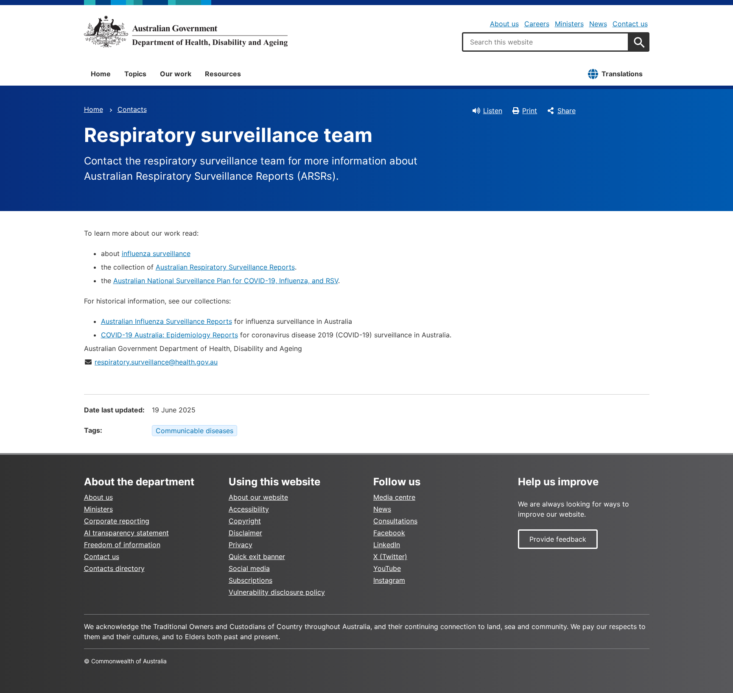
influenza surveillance (156, 253)
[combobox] (545, 42)
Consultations (395, 521)
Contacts (132, 109)
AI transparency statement (126, 533)
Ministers (569, 23)
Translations (622, 74)
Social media (249, 568)
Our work (175, 74)
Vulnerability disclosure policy (277, 592)
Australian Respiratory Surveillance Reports (225, 267)
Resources (223, 74)
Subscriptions (250, 580)
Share (566, 110)
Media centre (394, 497)
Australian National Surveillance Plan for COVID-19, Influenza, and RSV (225, 280)
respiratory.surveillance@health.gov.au (156, 362)
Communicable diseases (194, 430)
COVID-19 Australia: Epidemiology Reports (169, 335)
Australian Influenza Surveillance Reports (166, 321)
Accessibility (249, 509)
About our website (258, 497)
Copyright (245, 521)
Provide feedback (557, 539)
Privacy (240, 544)
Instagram (389, 580)
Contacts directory (114, 568)
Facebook (389, 533)
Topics (135, 74)
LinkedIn (386, 544)
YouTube (387, 568)
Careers (536, 23)
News (598, 23)
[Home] (186, 31)
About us (504, 23)
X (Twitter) (390, 556)
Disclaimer (245, 533)
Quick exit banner (257, 556)
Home (101, 74)
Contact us (630, 23)
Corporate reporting (116, 521)
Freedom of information (122, 544)
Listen (492, 110)
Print (529, 110)
